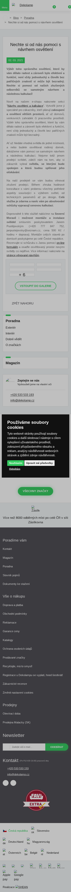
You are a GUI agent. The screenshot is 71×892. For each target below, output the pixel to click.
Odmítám (14, 468)
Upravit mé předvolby (39, 463)
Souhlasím (15, 463)
